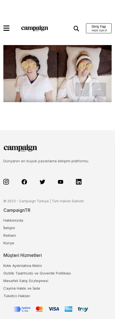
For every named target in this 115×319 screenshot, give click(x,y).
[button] (6, 28)
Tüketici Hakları (16, 296)
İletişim (9, 228)
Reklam (9, 235)
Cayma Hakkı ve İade (21, 288)
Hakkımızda (13, 220)
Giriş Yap (99, 26)
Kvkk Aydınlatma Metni (22, 265)
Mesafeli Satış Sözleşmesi (25, 280)
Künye (8, 243)
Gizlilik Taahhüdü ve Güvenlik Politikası (37, 273)
